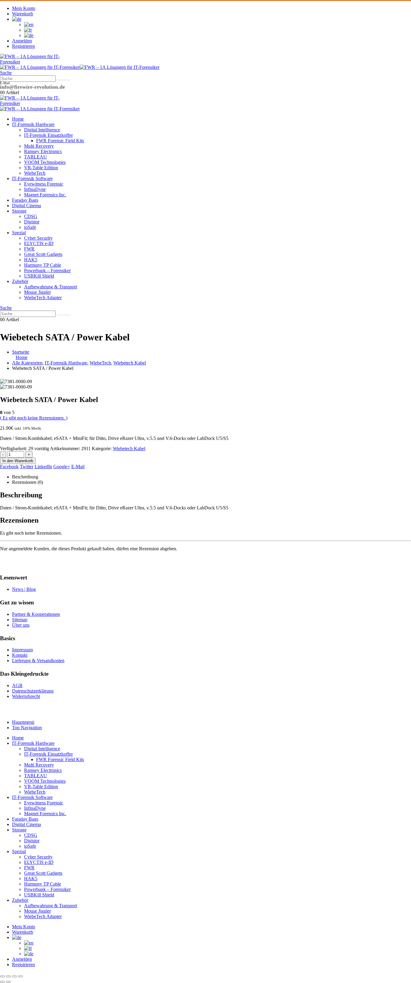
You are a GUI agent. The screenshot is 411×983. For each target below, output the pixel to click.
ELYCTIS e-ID (39, 243)
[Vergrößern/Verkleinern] (2, 976)
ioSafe (30, 227)
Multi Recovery (39, 146)
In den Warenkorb (17, 461)
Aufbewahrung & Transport (50, 286)
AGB (17, 685)
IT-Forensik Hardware (33, 124)
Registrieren (23, 46)
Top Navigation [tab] (27, 727)
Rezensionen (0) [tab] (27, 482)
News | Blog (24, 589)
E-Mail (78, 466)
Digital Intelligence (42, 129)
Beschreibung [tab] (25, 476)
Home (18, 118)
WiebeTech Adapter (43, 297)
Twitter (26, 466)
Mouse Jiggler (37, 292)
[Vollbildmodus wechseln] (8, 976)
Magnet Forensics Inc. (45, 194)
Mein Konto (23, 8)
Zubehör (20, 281)
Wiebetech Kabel (129, 448)
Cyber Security (38, 238)
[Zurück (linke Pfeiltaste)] (2, 982)
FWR (29, 248)
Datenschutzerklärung (33, 690)
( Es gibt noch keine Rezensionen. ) (33, 417)
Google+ (61, 466)
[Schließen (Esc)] (20, 976)
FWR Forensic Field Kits (60, 140)
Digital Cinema (26, 205)
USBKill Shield (39, 275)
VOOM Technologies (45, 162)
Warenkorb (22, 13)
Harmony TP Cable (42, 265)
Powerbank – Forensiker (47, 270)
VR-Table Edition (41, 167)
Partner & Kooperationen (36, 614)
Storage (19, 210)
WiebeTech (34, 173)
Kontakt (19, 655)
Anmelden (22, 40)
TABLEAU (35, 156)
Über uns (20, 625)
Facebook (9, 466)
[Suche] (64, 80)
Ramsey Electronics (43, 151)
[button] (6, 72)
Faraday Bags (25, 200)
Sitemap (19, 619)
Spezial (19, 232)
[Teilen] (14, 976)
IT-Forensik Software (32, 178)
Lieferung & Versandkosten (38, 660)
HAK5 (30, 259)
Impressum (22, 649)
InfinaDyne (35, 189)
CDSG (30, 216)
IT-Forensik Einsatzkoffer (48, 135)
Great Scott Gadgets (43, 254)
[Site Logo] (30, 61)
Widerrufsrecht (26, 696)
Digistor (31, 221)
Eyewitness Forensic (43, 183)
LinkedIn (43, 466)
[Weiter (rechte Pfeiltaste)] (8, 982)
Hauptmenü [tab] (23, 722)
